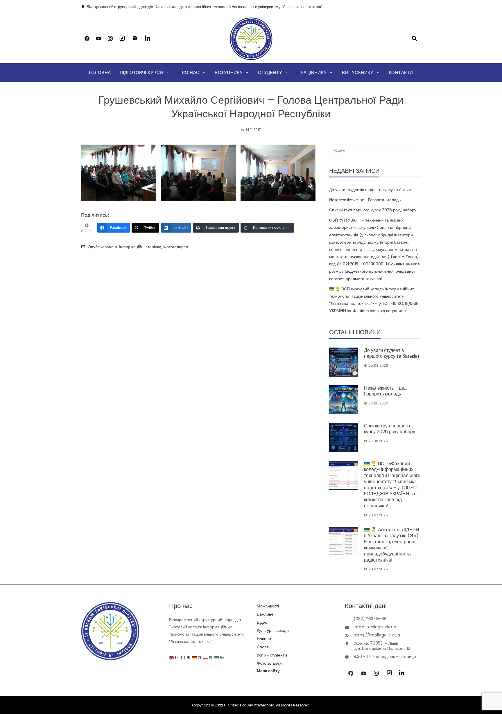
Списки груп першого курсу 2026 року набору (372, 210)
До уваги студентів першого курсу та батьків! (371, 190)
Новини (264, 639)
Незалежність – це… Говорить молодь (365, 200)
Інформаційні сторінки (140, 247)
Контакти (401, 72)
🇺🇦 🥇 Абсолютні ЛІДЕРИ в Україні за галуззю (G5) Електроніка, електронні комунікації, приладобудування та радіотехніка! (391, 544)
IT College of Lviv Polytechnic (249, 705)
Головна (100, 72)
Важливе (265, 614)
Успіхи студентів (272, 655)
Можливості (268, 606)
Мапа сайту (268, 671)
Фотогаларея (175, 247)
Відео (262, 622)
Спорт (262, 647)
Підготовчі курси (141, 72)
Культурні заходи (273, 630)
